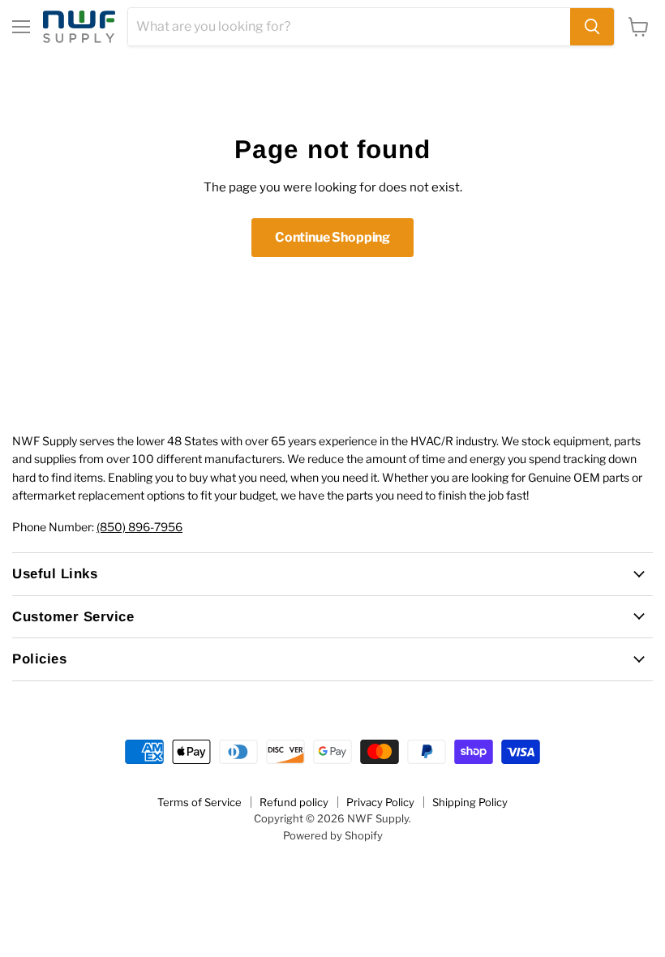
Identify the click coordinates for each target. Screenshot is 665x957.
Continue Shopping (332, 237)
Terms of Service (199, 802)
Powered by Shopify (333, 835)
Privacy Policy (380, 802)
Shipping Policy (470, 802)
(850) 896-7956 (139, 527)
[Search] (592, 26)
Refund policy (294, 802)
